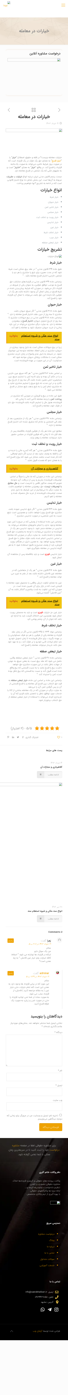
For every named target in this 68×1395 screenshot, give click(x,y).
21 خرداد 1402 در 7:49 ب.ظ (37, 976)
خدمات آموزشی (47, 1265)
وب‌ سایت (57, 1100)
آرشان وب (37, 1331)
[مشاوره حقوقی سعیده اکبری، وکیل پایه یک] (6, 5)
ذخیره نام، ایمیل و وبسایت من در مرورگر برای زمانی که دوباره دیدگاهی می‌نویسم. (34, 1117)
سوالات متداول (47, 1259)
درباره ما (50, 1246)
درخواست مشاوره (46, 1234)
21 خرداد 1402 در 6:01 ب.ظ (40, 944)
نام (60, 1070)
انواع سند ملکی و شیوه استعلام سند (45, 911)
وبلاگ (51, 1240)
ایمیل (59, 1085)
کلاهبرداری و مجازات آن (51, 767)
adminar (44, 973)
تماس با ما (49, 1253)
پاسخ (11, 940)
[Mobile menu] (63, 5)
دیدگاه (58, 1032)
